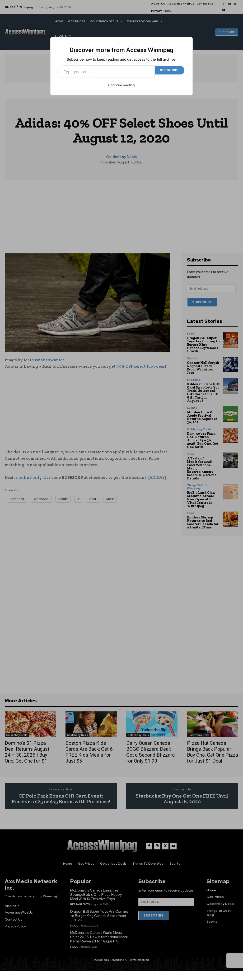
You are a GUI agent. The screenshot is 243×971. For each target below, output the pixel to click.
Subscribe (170, 70)
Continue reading (121, 85)
